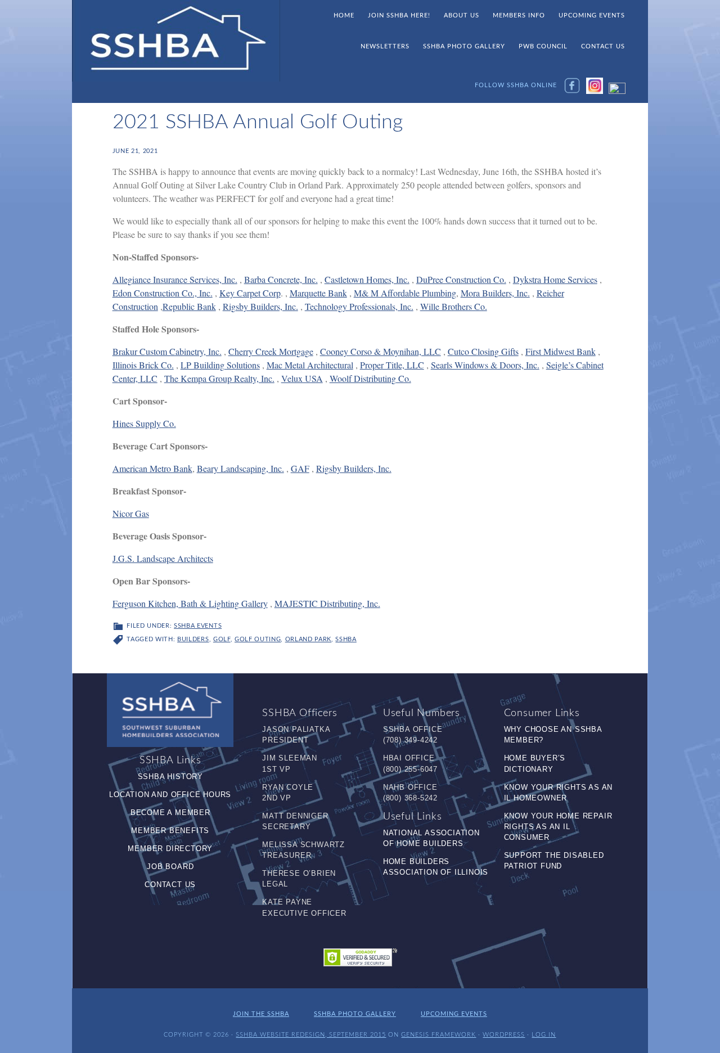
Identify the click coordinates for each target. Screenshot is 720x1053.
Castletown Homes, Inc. (367, 279)
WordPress (504, 1035)
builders (193, 639)
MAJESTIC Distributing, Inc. (327, 603)
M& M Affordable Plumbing (405, 293)
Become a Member (170, 812)
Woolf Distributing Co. (370, 378)
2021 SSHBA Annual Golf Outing (257, 122)
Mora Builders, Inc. (495, 293)
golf (222, 639)
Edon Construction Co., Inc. (162, 293)
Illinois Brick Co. (143, 365)
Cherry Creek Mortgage (270, 351)
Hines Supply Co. (144, 423)
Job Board (170, 866)
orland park (308, 639)
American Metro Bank (152, 468)
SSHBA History (170, 776)
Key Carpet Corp (250, 293)
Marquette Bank (318, 293)
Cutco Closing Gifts (483, 351)
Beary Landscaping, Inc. (240, 468)
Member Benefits (170, 830)
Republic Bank (189, 306)
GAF (300, 468)
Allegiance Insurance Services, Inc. (174, 279)
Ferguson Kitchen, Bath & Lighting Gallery (190, 603)
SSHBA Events (198, 626)
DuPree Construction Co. (461, 279)
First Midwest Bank (560, 351)
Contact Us (170, 884)
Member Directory (170, 848)
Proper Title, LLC (392, 365)
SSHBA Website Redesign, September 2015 (311, 1035)
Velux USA (302, 378)
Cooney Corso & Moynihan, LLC (380, 351)
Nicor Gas (130, 513)
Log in (544, 1035)
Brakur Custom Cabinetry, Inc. (167, 351)
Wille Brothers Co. (453, 306)
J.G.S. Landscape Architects (162, 558)
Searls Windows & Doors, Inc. (485, 365)
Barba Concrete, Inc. (281, 279)
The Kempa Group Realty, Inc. (219, 378)
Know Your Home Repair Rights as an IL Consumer (558, 827)
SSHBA (176, 41)
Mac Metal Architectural (310, 365)
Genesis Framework (438, 1035)
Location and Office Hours (170, 794)
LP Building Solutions (220, 365)
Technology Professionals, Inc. (359, 306)
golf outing (258, 639)
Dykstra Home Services (555, 279)
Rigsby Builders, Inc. (260, 306)
